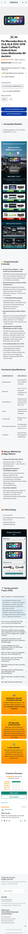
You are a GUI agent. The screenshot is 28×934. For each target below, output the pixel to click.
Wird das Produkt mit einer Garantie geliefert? (13, 665)
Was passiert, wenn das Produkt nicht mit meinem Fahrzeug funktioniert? (12, 659)
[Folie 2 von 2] (16, 37)
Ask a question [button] (14, 797)
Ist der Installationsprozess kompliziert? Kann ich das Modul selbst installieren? (12, 647)
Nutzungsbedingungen (7, 922)
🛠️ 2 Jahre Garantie (7, 76)
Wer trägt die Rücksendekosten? (12, 682)
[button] (5, 59)
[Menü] (2, 2)
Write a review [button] (14, 793)
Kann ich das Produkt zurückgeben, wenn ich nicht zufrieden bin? (13, 653)
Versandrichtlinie (6, 916)
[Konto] (22, 2)
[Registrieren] (24, 891)
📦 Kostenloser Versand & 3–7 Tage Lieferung (13, 69)
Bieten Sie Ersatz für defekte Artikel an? (13, 677)
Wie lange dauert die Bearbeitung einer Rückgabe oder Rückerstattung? (12, 671)
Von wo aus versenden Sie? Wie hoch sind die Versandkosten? (12, 622)
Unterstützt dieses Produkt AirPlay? (13, 626)
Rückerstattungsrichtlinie (8, 918)
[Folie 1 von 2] (12, 37)
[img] (5, 807)
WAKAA (11, 929)
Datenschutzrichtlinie (7, 920)
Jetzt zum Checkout (14, 114)
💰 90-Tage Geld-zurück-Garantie (12, 73)
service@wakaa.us (6, 899)
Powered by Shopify (17, 929)
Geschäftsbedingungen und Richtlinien (14, 932)
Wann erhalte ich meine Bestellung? (13, 596)
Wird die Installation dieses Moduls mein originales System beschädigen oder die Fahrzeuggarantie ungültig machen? (13, 632)
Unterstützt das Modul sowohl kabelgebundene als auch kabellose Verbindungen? (13, 640)
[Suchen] (5, 2)
